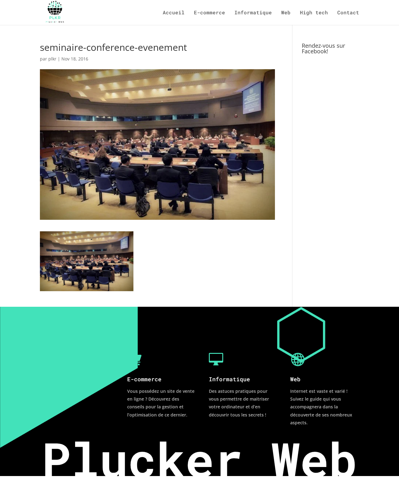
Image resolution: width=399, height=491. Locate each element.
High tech (314, 13)
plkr (52, 59)
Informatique (253, 13)
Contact (348, 13)
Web (286, 13)
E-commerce (209, 13)
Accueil (174, 13)
